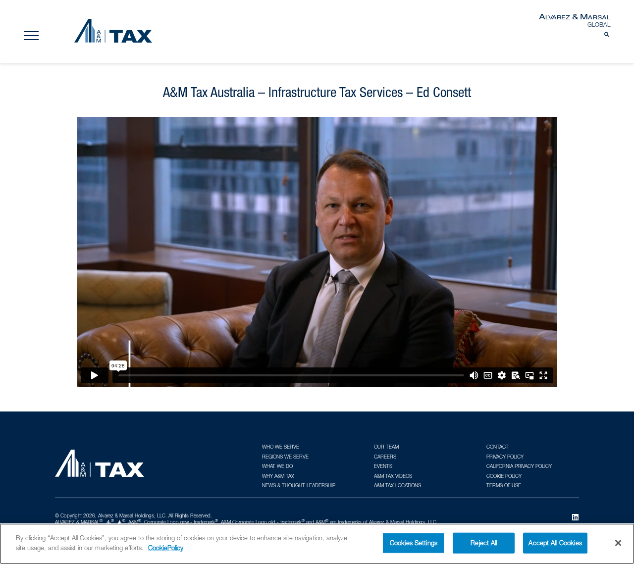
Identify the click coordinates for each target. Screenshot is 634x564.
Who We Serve (280, 447)
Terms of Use (503, 485)
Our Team (386, 447)
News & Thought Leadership (298, 485)
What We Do (277, 466)
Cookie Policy (504, 476)
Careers (385, 457)
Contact (497, 447)
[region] (317, 543)
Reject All (484, 543)
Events (383, 466)
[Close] (618, 543)
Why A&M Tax (278, 476)
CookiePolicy (165, 547)
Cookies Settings (413, 543)
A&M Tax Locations (397, 485)
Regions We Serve (285, 457)
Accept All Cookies (554, 543)
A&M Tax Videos (393, 476)
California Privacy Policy (519, 466)
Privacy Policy (505, 457)
